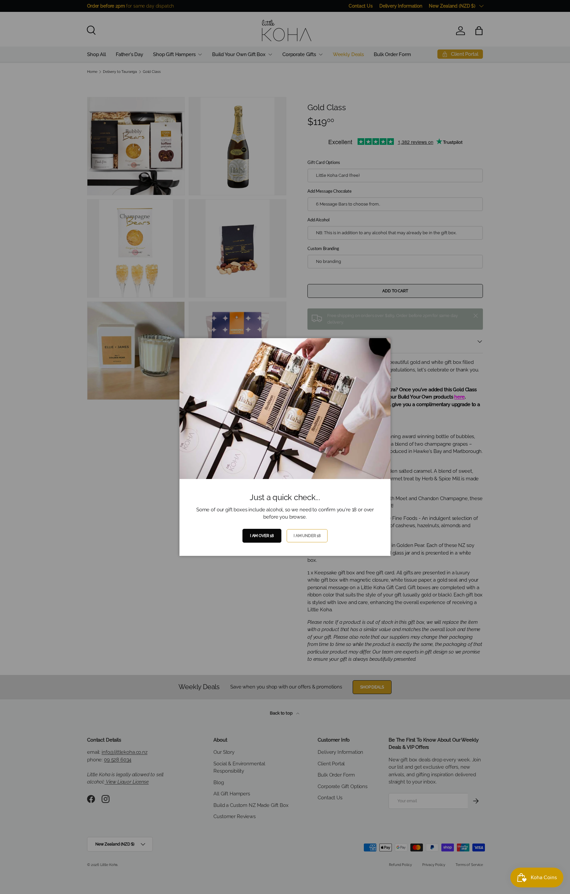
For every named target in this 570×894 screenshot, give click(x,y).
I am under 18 (307, 535)
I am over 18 (262, 535)
